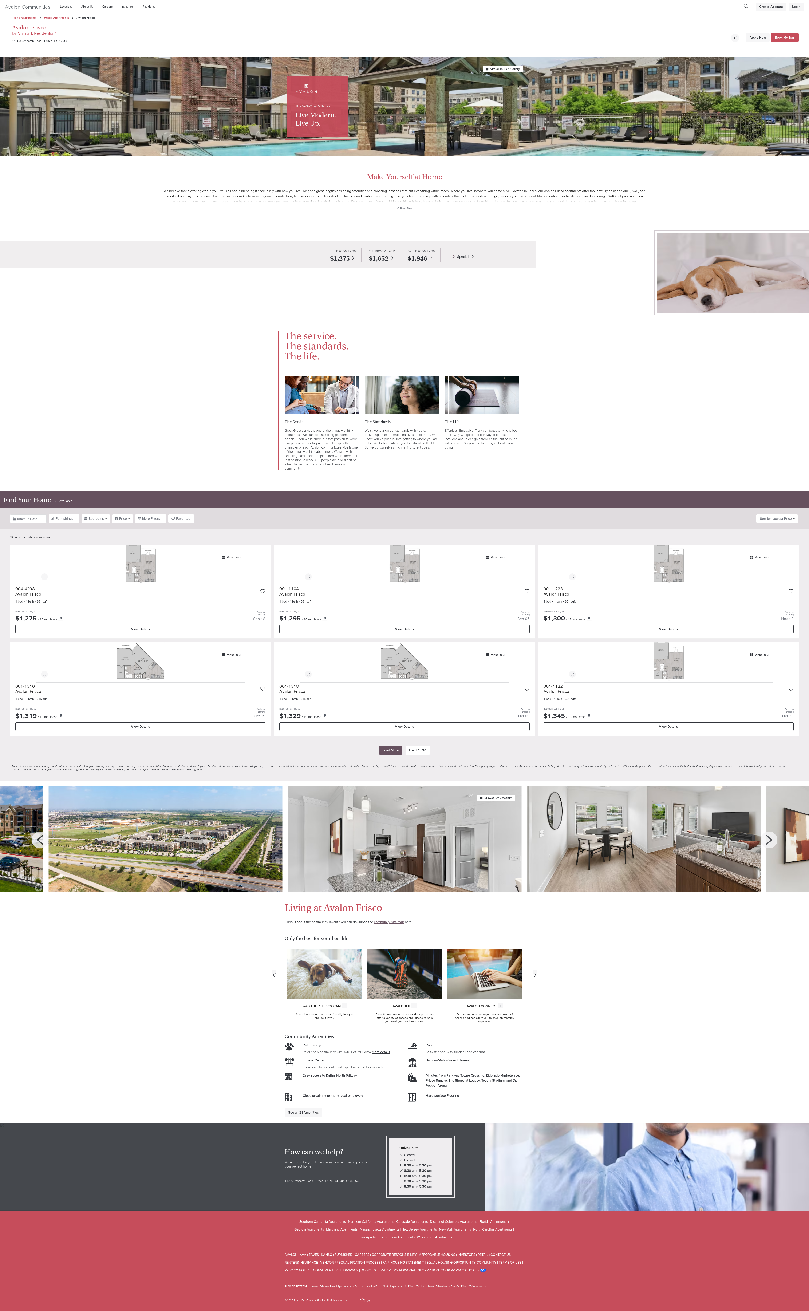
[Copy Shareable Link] (735, 38)
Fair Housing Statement (403, 1262)
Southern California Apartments (322, 1221)
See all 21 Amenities (303, 1112)
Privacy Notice (298, 1270)
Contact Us (500, 1254)
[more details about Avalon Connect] (500, 1005)
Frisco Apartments (56, 18)
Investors (128, 6)
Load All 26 (417, 750)
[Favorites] (262, 591)
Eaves (314, 1254)
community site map (389, 922)
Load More (391, 750)
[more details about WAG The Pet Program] (344, 1005)
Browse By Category (498, 798)
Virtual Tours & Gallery (505, 69)
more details (381, 1052)
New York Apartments (455, 1229)
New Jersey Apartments (419, 1229)
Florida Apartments (493, 1221)
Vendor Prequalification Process (350, 1262)
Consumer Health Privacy (335, 1270)
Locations (66, 6)
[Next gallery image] (769, 840)
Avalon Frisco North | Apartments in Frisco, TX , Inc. (396, 1286)
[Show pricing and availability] (60, 617)
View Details (140, 629)
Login (796, 6)
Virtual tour (234, 557)
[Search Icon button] (746, 6)
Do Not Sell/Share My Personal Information (400, 1270)
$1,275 (340, 258)
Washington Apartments (434, 1237)
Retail (483, 1254)
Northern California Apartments (371, 1221)
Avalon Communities (27, 6)
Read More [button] (406, 208)
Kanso (326, 1254)
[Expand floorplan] (44, 577)
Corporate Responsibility (394, 1254)
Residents (148, 6)
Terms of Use (510, 1262)
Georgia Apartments (309, 1229)
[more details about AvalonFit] (414, 1005)
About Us (87, 6)
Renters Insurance (301, 1262)
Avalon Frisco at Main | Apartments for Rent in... (338, 1286)
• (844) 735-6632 (349, 1181)
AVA (303, 1254)
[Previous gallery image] (40, 840)
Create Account (771, 6)
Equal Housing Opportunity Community (461, 1262)
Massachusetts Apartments (379, 1229)
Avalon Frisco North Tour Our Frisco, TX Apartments (456, 1286)
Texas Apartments (24, 18)
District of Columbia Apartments (453, 1221)
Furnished (343, 1254)
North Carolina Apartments (492, 1229)
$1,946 (417, 258)
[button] (67, 6)
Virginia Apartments (400, 1237)
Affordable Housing (437, 1254)
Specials (463, 256)
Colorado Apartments (412, 1221)
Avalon (291, 1254)
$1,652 (378, 258)
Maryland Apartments (342, 1229)
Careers (107, 6)
